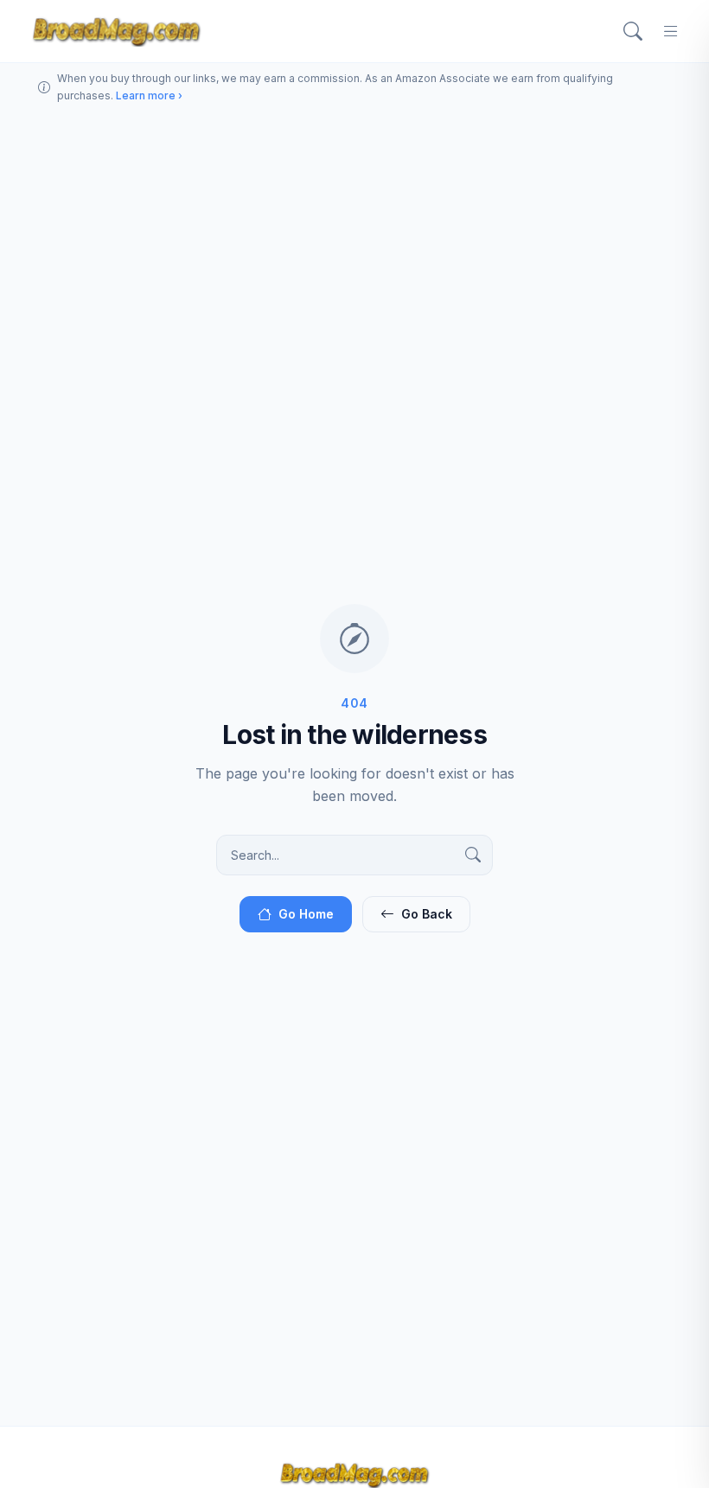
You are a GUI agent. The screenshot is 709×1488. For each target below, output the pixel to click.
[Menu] (671, 31)
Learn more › (149, 95)
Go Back (426, 913)
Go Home (306, 913)
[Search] (633, 31)
